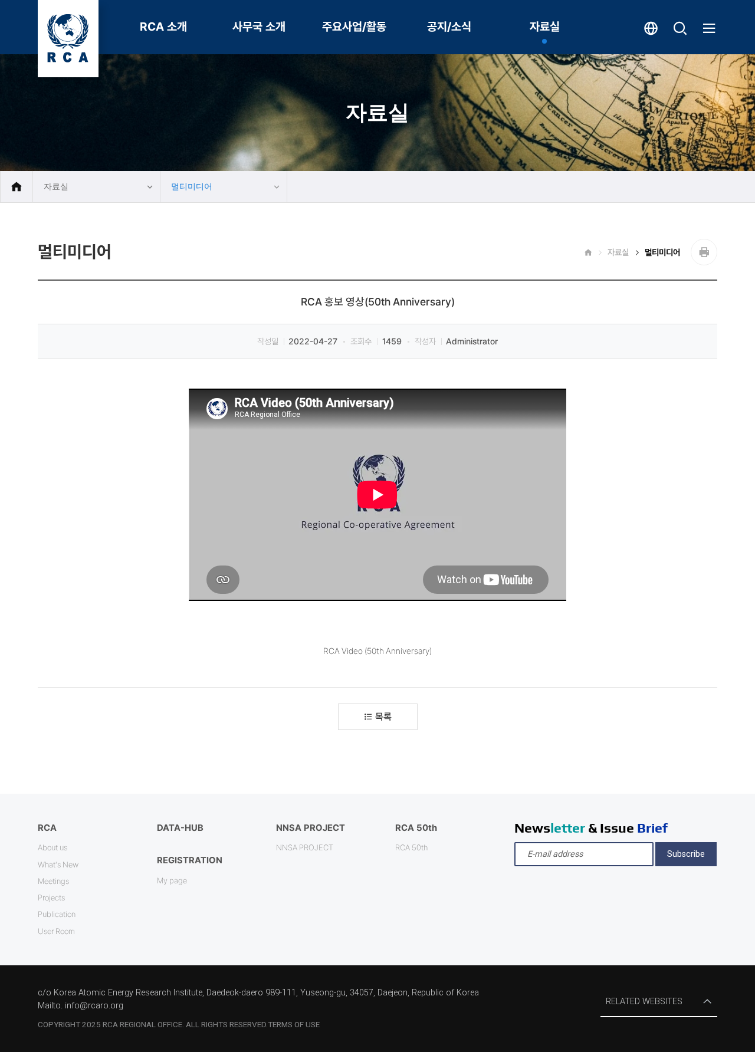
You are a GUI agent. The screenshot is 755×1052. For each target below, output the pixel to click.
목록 (383, 716)
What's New (58, 864)
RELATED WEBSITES (644, 1002)
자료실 (545, 26)
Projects (51, 897)
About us (52, 847)
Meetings (53, 881)
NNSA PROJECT (304, 847)
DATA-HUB (180, 828)
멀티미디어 (191, 187)
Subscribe (686, 854)
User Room (56, 931)
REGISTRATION (189, 860)
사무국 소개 (258, 26)
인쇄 (704, 252)
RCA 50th (411, 847)
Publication (57, 914)
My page (172, 880)
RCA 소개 (163, 26)
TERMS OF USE (294, 1024)
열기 (680, 35)
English (651, 35)
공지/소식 (449, 26)
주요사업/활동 (354, 26)
